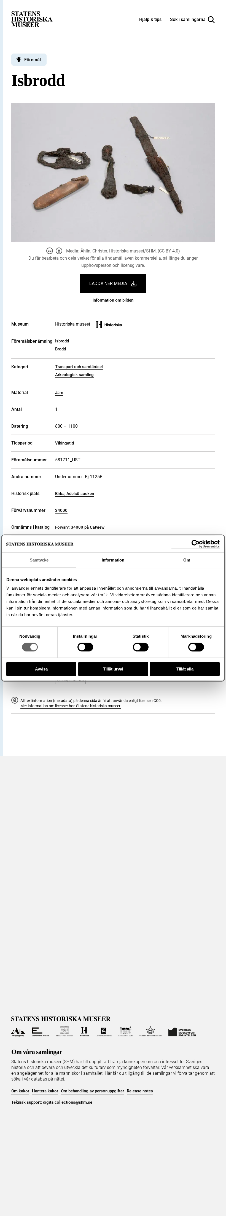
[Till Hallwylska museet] (64, 1031)
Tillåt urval (113, 669)
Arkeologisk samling (74, 374)
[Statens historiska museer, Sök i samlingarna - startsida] (32, 18)
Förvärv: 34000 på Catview (79, 527)
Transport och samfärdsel (79, 366)
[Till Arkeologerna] (18, 1031)
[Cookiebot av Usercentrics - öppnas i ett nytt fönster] (195, 544)
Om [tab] (186, 560)
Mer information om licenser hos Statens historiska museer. (70, 706)
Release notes (140, 1091)
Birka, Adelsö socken (74, 493)
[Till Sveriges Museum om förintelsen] (182, 1031)
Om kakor (20, 1091)
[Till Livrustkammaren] (104, 1031)
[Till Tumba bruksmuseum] (150, 1031)
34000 (61, 510)
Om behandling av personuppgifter (92, 1091)
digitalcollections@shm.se (67, 1102)
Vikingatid (64, 443)
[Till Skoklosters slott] (126, 1031)
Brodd (60, 349)
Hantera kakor (45, 1091)
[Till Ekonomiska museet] (40, 1031)
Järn (59, 392)
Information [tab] (113, 560)
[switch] (85, 647)
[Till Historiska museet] (84, 1031)
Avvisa (41, 669)
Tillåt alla (184, 669)
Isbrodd (62, 341)
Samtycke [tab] (39, 560)
